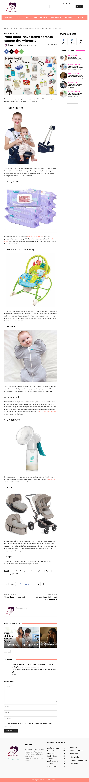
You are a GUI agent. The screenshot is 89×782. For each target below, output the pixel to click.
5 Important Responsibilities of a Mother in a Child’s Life (13, 644)
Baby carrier (14, 571)
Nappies (48, 571)
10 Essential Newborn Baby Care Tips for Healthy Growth (75, 95)
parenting (8, 574)
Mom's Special (12, 641)
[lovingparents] (6, 45)
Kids (11, 28)
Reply (14, 675)
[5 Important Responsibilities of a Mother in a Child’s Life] (13, 637)
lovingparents (16, 45)
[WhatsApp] (21, 51)
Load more (71, 102)
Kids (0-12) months (20, 28)
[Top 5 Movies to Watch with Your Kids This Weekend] (63, 84)
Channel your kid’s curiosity (15, 597)
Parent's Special (48, 641)
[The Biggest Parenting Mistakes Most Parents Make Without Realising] (48, 637)
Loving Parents (39, 571)
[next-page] (9, 651)
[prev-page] (5, 651)
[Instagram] (64, 3)
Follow (72, 39)
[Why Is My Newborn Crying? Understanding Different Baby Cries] (30, 637)
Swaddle (15, 574)
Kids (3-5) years (73, 82)
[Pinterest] (67, 3)
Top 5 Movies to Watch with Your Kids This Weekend (75, 86)
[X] (69, 3)
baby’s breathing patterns (48, 411)
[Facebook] (61, 3)
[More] (43, 584)
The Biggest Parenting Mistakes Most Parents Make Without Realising (48, 644)
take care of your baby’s (35, 236)
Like (63, 39)
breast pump (51, 479)
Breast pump (24, 571)
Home (6, 28)
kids (31, 571)
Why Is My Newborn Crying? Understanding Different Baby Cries (30, 644)
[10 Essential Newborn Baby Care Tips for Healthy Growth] (63, 93)
